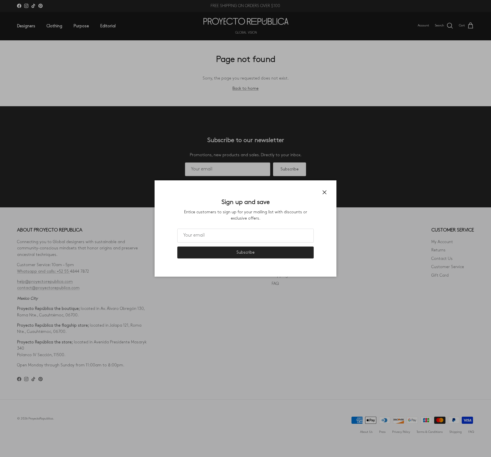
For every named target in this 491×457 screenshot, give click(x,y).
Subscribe (245, 252)
